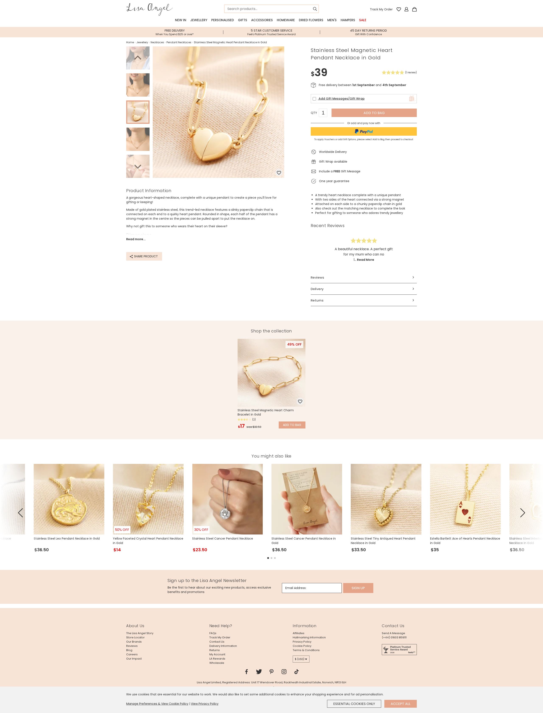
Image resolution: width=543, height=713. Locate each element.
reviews (132, 646)
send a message (393, 633)
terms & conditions (306, 650)
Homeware (286, 20)
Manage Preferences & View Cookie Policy (157, 704)
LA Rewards (217, 659)
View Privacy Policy (204, 704)
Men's (332, 20)
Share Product (145, 256)
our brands (134, 642)
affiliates (298, 633)
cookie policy (302, 646)
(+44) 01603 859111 (394, 637)
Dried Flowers (311, 20)
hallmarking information (309, 637)
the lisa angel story (139, 633)
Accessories (262, 20)
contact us (216, 642)
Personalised (222, 20)
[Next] (138, 166)
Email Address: (295, 588)
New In (180, 20)
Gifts (242, 20)
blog (129, 650)
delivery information (223, 646)
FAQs (212, 633)
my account (217, 654)
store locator (135, 637)
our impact (134, 659)
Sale (362, 20)
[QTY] (325, 113)
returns (214, 650)
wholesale (216, 663)
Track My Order (381, 9)
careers (132, 654)
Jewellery (198, 20)
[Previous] (138, 58)
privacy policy (302, 642)
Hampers (348, 20)
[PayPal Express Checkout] (364, 131)
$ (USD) (299, 659)
